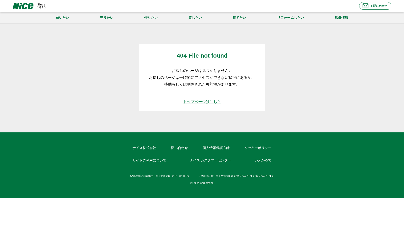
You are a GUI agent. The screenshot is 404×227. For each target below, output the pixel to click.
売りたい (106, 17)
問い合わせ (179, 148)
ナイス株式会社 (144, 148)
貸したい (195, 17)
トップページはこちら (202, 102)
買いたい (62, 17)
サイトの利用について (149, 160)
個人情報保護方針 (216, 148)
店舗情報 (341, 17)
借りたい (151, 17)
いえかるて (263, 160)
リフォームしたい (290, 17)
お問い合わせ (379, 5)
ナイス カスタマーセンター (210, 160)
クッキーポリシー (258, 148)
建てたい (239, 17)
